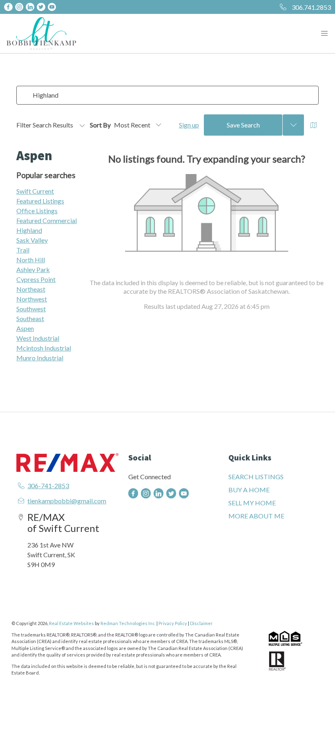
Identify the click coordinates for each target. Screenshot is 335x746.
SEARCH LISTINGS (256, 476)
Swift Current (35, 191)
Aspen (25, 328)
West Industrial (37, 338)
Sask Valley (32, 240)
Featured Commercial (46, 220)
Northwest (31, 299)
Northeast (30, 289)
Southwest (31, 309)
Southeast (30, 318)
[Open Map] (314, 125)
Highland (29, 230)
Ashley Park (33, 269)
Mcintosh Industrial (43, 348)
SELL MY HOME (252, 503)
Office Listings (37, 210)
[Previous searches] (293, 125)
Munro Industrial (39, 358)
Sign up (189, 125)
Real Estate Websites (72, 623)
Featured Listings (40, 201)
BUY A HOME (249, 490)
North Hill (30, 260)
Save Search (243, 125)
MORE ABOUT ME (256, 516)
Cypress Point (36, 279)
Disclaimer (201, 623)
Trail (22, 250)
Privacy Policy (173, 623)
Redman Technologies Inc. (128, 623)
